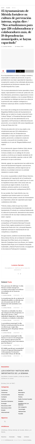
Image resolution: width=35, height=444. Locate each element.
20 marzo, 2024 (19, 46)
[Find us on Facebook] (1, 422)
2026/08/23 (16, 345)
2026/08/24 (16, 332)
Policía (20, 397)
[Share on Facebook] (10, 71)
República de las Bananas (23, 404)
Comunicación (5, 394)
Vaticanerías (22, 411)
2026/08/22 (16, 356)
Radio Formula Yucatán (25, 399)
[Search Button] (33, 2)
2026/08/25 (16, 295)
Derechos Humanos (7, 401)
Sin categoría (22, 407)
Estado (3, 410)
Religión (20, 401)
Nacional (21, 394)
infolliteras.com (9, 440)
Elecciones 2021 (6, 405)
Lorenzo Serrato (7, 46)
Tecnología (21, 409)
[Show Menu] (2, 2)
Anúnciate (12, 436)
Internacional (5, 412)
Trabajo (19, 436)
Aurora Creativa (27, 440)
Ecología (3, 403)
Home (2, 7)
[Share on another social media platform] (29, 71)
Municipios (21, 392)
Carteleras (4, 390)
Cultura (3, 399)
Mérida (13, 7)
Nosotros (3, 436)
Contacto (4, 397)
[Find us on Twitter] (5, 422)
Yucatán (8, 7)
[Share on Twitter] (20, 71)
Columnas (4, 392)
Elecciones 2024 (6, 408)
